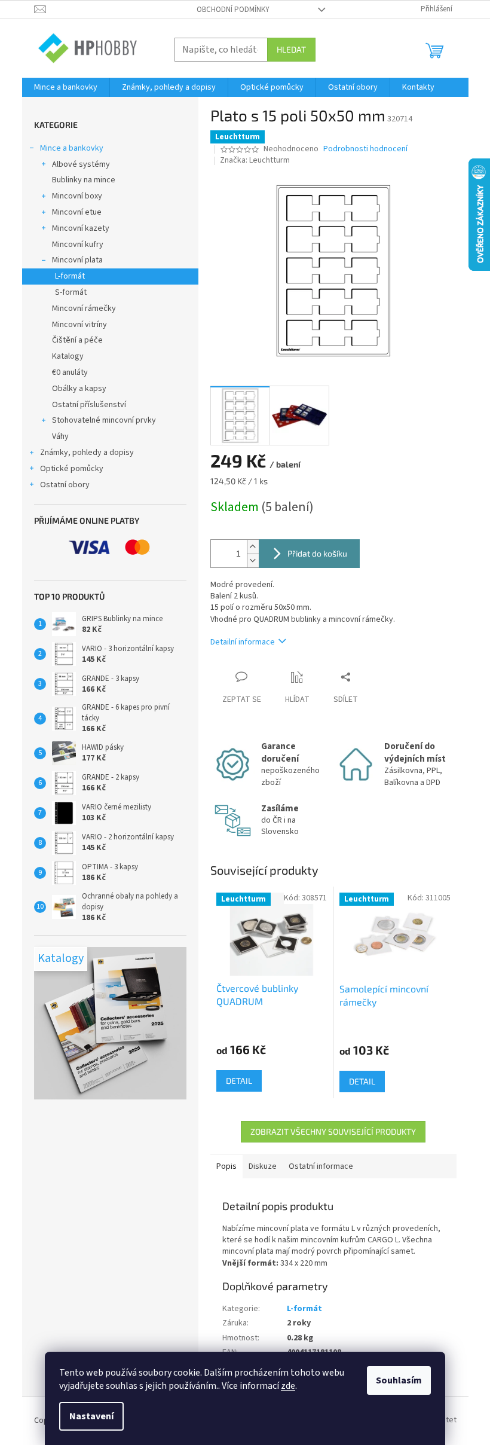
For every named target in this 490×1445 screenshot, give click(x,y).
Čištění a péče (77, 340)
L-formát (70, 276)
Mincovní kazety (80, 228)
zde (288, 1385)
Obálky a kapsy (79, 389)
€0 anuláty (70, 372)
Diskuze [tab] (263, 1166)
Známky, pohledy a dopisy (87, 453)
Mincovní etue (77, 212)
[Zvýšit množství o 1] (253, 547)
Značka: (255, 160)
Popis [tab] (226, 1166)
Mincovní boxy (77, 196)
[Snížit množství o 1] (253, 560)
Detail (239, 1081)
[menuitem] (65, 87)
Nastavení (91, 1416)
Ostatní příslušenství (89, 405)
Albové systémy (81, 164)
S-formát (71, 292)
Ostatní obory (65, 485)
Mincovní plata (77, 260)
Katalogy (68, 356)
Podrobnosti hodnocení (365, 149)
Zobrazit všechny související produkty (333, 1131)
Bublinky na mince (83, 180)
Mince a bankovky (71, 148)
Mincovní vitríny (79, 325)
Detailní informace (242, 642)
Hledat (291, 49)
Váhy (60, 436)
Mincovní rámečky (84, 308)
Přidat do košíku (317, 553)
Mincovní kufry (77, 244)
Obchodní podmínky (233, 9)
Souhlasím (399, 1380)
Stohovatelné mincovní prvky (104, 420)
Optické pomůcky (71, 469)
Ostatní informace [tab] (321, 1166)
